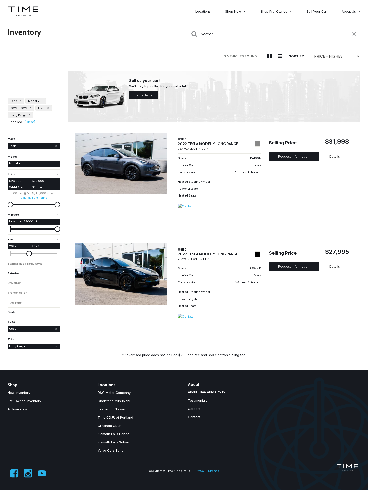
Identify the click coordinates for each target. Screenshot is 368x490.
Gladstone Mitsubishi (114, 401)
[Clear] (29, 122)
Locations (203, 11)
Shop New (233, 11)
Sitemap (213, 471)
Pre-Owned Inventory (24, 401)
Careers (194, 409)
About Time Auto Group (206, 392)
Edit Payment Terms (34, 197)
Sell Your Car (317, 11)
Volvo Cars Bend (111, 450)
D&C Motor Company (114, 392)
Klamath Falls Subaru (114, 442)
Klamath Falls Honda (113, 434)
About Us (349, 11)
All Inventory (17, 409)
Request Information (293, 156)
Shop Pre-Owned (273, 11)
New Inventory (19, 392)
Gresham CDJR (109, 426)
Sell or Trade (144, 95)
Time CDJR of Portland (115, 417)
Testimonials (197, 400)
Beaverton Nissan (111, 409)
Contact (194, 417)
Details (334, 156)
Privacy (199, 471)
